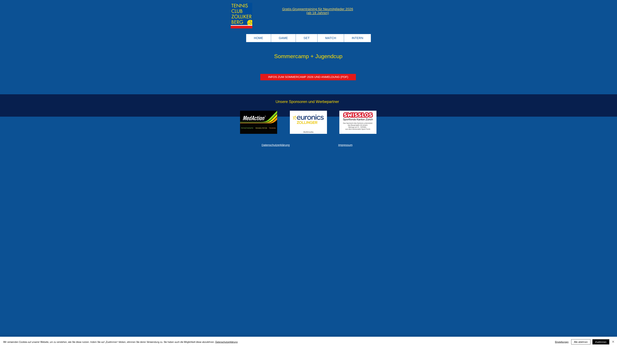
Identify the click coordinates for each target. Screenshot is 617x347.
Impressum (345, 145)
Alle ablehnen (581, 341)
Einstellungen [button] (562, 341)
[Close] (613, 341)
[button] (283, 38)
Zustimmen (601, 341)
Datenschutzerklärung (276, 145)
